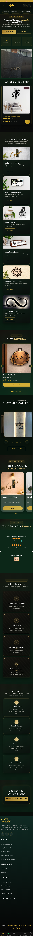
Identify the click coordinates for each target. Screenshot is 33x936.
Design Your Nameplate (16, 799)
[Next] (30, 366)
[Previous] (2, 366)
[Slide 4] (16, 391)
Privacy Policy (5, 889)
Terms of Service (6, 893)
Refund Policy (5, 885)
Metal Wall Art (26, 11)
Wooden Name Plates (8, 859)
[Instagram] (2, 834)
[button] (3, 5)
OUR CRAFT (24, 31)
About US (4, 868)
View (27, 123)
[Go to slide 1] (15, 513)
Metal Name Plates (7, 844)
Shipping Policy (6, 882)
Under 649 (6, 11)
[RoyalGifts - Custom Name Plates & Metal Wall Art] (11, 5)
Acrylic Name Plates (7, 848)
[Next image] (27, 442)
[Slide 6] (19, 391)
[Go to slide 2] (16, 513)
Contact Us (4, 872)
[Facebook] (7, 834)
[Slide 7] (20, 391)
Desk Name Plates (7, 855)
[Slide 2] (13, 391)
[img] (17, 538)
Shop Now (8, 31)
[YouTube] (11, 834)
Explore (10, 171)
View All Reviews (16, 448)
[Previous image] (6, 442)
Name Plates (15, 11)
